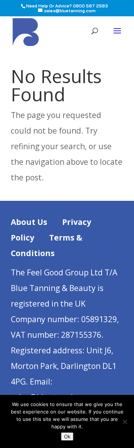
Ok (67, 436)
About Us (29, 222)
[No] (124, 421)
